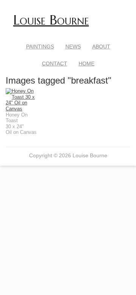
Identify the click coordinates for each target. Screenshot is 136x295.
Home (86, 64)
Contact (54, 64)
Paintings (40, 46)
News (73, 46)
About (101, 46)
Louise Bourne (51, 20)
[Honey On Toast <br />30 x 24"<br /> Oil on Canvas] (21, 100)
